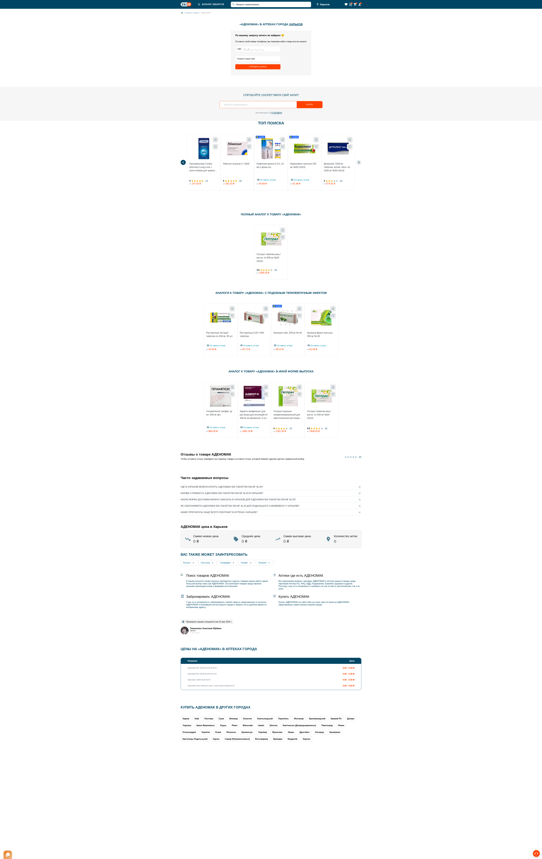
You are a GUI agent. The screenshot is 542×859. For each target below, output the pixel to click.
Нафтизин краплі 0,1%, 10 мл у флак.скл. (270, 165)
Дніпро (350, 718)
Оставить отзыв (268, 180)
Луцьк (223, 725)
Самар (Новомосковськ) (237, 739)
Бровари (277, 739)
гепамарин (225, 562)
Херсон (306, 739)
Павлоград (327, 725)
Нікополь (231, 732)
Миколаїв (248, 725)
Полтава (208, 718)
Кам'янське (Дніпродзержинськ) (299, 725)
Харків (186, 718)
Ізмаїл (261, 725)
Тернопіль (283, 718)
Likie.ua (310, 602)
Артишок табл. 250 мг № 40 (287, 333)
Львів (218, 732)
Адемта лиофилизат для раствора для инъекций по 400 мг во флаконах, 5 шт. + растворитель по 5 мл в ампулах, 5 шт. (254, 415)
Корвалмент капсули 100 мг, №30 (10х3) (303, 165)
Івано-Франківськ (205, 725)
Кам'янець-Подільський (195, 739)
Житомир (299, 718)
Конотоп (247, 718)
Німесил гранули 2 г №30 (236, 164)
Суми (221, 718)
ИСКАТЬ (309, 104)
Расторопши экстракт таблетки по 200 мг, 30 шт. (219, 334)
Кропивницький (317, 718)
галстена (205, 562)
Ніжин (341, 725)
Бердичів (292, 739)
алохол (186, 562)
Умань (291, 732)
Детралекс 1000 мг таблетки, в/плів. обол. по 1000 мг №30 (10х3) (337, 167)
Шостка (273, 725)
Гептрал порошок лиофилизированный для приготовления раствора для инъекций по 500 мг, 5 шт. (286, 415)
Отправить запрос (258, 67)
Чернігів (205, 732)
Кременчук (247, 732)
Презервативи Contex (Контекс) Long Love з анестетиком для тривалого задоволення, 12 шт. (203, 167)
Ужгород (319, 732)
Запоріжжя (334, 732)
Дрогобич (305, 732)
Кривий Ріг (336, 718)
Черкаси (187, 725)
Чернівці (262, 732)
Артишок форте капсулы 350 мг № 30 (320, 334)
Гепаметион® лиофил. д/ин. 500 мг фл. (219, 413)
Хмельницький (265, 718)
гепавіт (244, 562)
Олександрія (189, 732)
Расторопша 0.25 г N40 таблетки (252, 334)
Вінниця (233, 718)
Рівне (234, 725)
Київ (197, 718)
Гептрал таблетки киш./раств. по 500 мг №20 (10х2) (268, 257)
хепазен (262, 562)
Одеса (216, 739)
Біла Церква (261, 739)
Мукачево (277, 732)
